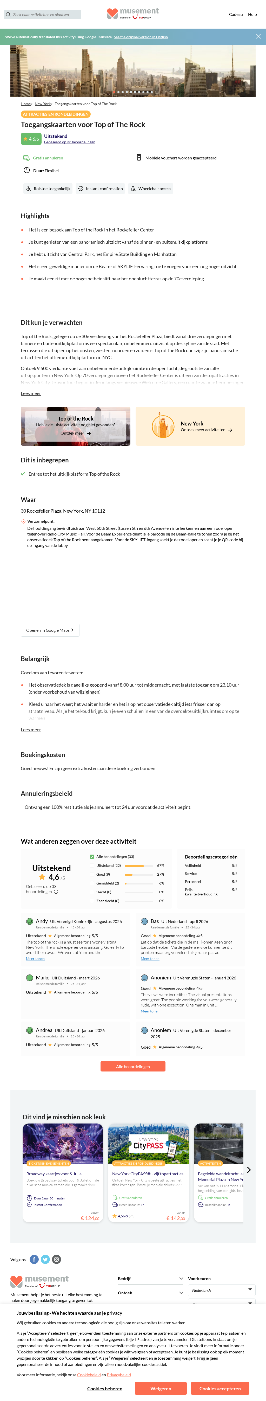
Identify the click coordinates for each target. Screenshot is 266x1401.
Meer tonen (35, 958)
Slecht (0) (103, 892)
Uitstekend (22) (108, 865)
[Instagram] (56, 1259)
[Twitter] (44, 1259)
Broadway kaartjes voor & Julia (54, 1173)
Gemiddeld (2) (107, 883)
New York (43, 103)
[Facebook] (33, 1259)
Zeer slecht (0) (107, 901)
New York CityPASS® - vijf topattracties (147, 1173)
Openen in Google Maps (48, 630)
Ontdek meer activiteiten (203, 429)
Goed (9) (103, 874)
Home (26, 103)
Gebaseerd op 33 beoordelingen (69, 142)
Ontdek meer (73, 432)
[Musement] (133, 14)
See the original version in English (141, 37)
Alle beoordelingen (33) (115, 856)
